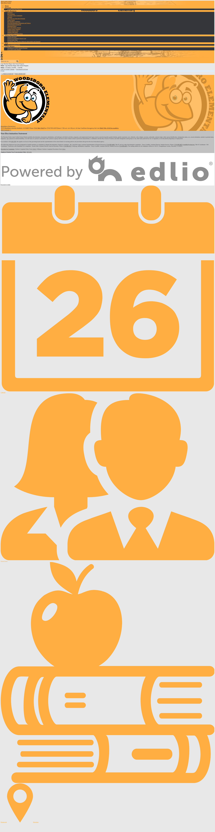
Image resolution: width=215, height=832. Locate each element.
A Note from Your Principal (14, 9)
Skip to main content (6, 1)
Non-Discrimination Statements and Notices (19, 23)
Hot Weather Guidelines (13, 21)
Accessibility (115, 128)
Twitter (2, 55)
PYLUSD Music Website (14, 27)
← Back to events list (7, 74)
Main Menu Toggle (6, 3)
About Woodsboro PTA (13, 45)
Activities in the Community (14, 15)
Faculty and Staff (11, 37)
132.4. (63, 149)
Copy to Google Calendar (7, 69)
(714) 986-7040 (39, 128)
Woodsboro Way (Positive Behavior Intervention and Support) (23, 41)
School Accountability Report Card (16, 38)
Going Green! (11, 20)
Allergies (9, 17)
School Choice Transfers (13, 29)
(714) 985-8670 (178, 144)
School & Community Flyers (15, 33)
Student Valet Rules (12, 32)
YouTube (2, 59)
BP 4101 (29, 152)
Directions (35, 822)
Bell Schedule (11, 14)
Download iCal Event (22, 69)
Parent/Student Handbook (14, 24)
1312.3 (34, 149)
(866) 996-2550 (105, 128)
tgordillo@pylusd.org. (189, 144)
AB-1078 (13, 141)
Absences (10, 12)
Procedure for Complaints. (8, 149)
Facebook (2, 53)
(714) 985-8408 (110, 144)
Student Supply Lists (12, 30)
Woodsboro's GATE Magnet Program (17, 48)
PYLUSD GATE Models (14, 49)
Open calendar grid (20, 74)
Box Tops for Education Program (16, 18)
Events (2, 71)
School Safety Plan (12, 40)
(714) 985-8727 (67, 146)
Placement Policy (12, 26)
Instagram (2, 57)
